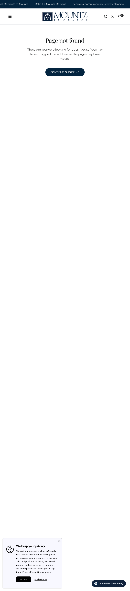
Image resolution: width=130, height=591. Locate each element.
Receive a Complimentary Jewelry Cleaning (94, 4)
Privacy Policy (29, 572)
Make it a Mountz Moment (46, 4)
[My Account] (112, 16)
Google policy (44, 572)
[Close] (59, 541)
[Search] (105, 16)
